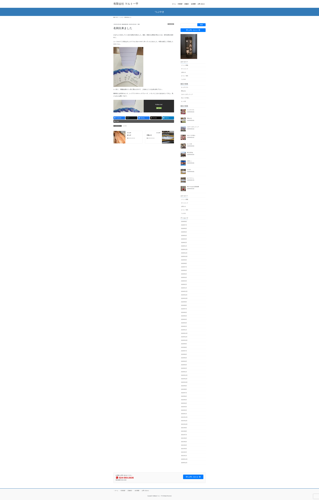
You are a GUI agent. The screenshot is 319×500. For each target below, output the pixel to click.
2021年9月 (184, 427)
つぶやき (171, 24)
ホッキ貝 (183, 101)
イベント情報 (184, 65)
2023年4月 (184, 361)
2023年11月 (184, 336)
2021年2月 (184, 452)
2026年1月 (184, 246)
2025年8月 (184, 263)
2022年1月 (184, 413)
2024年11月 (184, 295)
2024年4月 (184, 319)
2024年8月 (184, 305)
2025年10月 (184, 256)
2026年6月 (184, 228)
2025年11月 (184, 253)
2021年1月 (184, 455)
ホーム (116, 490)
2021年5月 (184, 441)
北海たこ (189, 161)
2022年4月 (184, 403)
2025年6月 (184, 270)
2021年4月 (184, 445)
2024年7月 (184, 308)
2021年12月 (184, 417)
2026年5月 (184, 232)
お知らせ (183, 72)
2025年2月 (184, 284)
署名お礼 (183, 91)
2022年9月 (184, 385)
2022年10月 (184, 382)
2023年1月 (184, 371)
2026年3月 (184, 239)
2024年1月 (184, 329)
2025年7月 (184, 267)
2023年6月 (184, 354)
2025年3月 (184, 281)
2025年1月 (184, 288)
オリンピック (184, 68)
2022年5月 (184, 399)
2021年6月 (184, 438)
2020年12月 (184, 459)
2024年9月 (184, 302)
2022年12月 (184, 375)
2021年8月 (184, 431)
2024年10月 (184, 298)
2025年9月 (184, 260)
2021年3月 (184, 448)
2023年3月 (184, 364)
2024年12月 (184, 291)
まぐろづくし (190, 178)
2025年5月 (184, 274)
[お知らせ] (119, 137)
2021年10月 (184, 424)
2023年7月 (184, 350)
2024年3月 (184, 323)
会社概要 (137, 490)
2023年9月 (184, 343)
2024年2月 (184, 326)
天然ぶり (149, 135)
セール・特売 (184, 75)
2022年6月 (184, 396)
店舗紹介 (130, 490)
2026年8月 (184, 221)
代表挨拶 (123, 490)
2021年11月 (184, 420)
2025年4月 (184, 277)
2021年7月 (184, 434)
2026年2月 (184, 242)
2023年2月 (184, 368)
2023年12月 (184, 333)
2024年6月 (184, 312)
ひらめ (189, 169)
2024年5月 (184, 316)
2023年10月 (184, 340)
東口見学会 (190, 152)
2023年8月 (184, 347)
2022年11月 (184, 378)
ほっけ (129, 135)
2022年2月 (184, 410)
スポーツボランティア (187, 94)
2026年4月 (184, 235)
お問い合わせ (145, 490)
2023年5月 (184, 357)
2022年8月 (184, 389)
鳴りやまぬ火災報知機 (193, 186)
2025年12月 (184, 249)
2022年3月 (184, 406)
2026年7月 (184, 225)
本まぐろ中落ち (185, 98)
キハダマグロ (184, 87)
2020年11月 (184, 462)
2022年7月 (184, 392)
